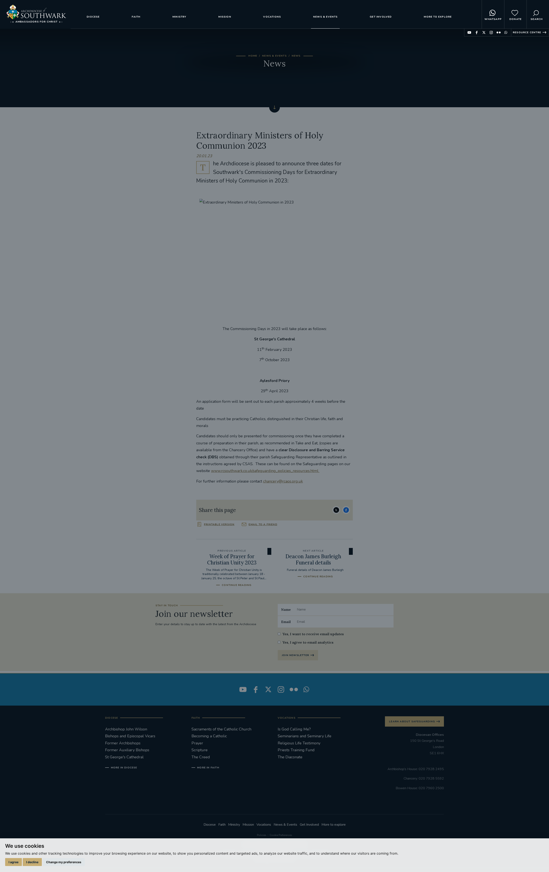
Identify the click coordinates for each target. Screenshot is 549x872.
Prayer (197, 743)
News (296, 55)
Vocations (272, 16)
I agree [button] (13, 862)
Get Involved (381, 16)
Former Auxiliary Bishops (127, 750)
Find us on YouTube (469, 32)
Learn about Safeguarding (412, 721)
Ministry (179, 16)
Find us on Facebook (476, 32)
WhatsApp (493, 19)
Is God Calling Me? (294, 729)
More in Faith (208, 767)
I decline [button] (32, 862)
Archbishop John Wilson (126, 729)
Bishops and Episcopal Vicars (130, 736)
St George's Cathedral (124, 757)
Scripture (200, 750)
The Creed (201, 757)
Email (286, 622)
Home (252, 55)
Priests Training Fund (296, 750)
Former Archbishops (122, 743)
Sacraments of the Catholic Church (221, 729)
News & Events (325, 16)
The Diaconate (290, 757)
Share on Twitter (336, 510)
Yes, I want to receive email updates (313, 634)
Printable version (219, 524)
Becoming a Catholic (209, 736)
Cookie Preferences (281, 835)
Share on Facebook (346, 510)
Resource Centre (527, 32)
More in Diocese (124, 767)
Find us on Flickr (498, 32)
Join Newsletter (295, 655)
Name (286, 609)
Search (537, 19)
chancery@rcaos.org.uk (283, 481)
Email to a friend (263, 524)
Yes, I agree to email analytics (307, 642)
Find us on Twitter (484, 32)
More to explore (438, 16)
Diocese (93, 16)
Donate (515, 19)
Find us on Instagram (491, 32)
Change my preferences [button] (63, 862)
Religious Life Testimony (299, 743)
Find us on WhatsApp (505, 32)
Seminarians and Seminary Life (304, 736)
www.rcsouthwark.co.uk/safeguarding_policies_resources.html (265, 470)
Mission (224, 16)
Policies (261, 835)
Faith (136, 16)
